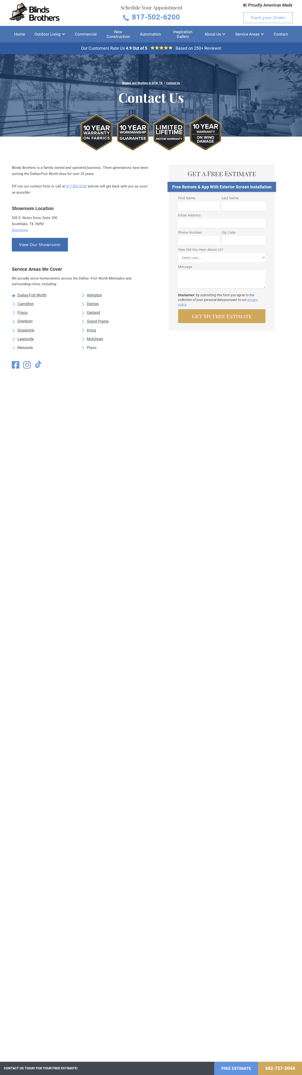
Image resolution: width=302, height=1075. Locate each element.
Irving (91, 330)
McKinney (95, 339)
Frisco (22, 312)
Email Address (189, 215)
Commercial (85, 34)
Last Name (230, 198)
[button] (50, 34)
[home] (34, 13)
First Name (186, 198)
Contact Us (173, 83)
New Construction (118, 34)
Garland (93, 312)
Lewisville (25, 339)
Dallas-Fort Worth (31, 295)
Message (185, 266)
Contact (281, 34)
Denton (93, 304)
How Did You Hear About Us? (200, 249)
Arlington (94, 295)
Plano (91, 347)
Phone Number (190, 232)
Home (19, 34)
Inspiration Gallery (182, 34)
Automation (150, 34)
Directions (20, 230)
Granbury (25, 321)
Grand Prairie (98, 321)
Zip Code (229, 232)
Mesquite (25, 347)
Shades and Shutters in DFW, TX (142, 83)
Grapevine (25, 330)
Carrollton (25, 304)
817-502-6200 (76, 186)
